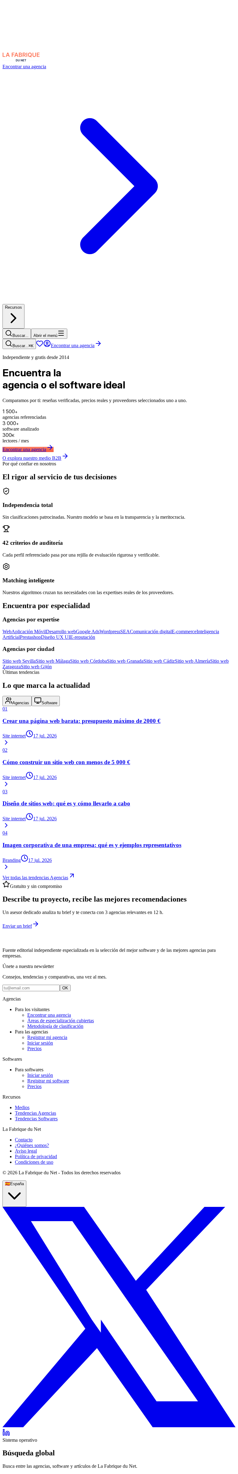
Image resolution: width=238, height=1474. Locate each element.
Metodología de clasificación (55, 1026)
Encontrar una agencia (73, 345)
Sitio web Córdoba (88, 661)
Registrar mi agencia (47, 1037)
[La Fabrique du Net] (21, 61)
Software (49, 703)
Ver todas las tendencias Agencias (35, 877)
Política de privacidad (36, 1156)
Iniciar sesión (40, 1043)
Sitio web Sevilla (19, 661)
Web (6, 631)
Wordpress (109, 631)
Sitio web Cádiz (159, 661)
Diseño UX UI (55, 637)
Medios (22, 1107)
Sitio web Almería (192, 661)
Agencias (20, 703)
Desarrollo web (61, 631)
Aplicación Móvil (28, 631)
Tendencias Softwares (36, 1118)
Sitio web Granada (125, 661)
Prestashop (30, 637)
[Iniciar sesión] (47, 345)
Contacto (24, 1139)
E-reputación (82, 637)
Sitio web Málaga (53, 661)
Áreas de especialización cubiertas (60, 1020)
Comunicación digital (151, 631)
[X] (119, 1425)
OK (65, 988)
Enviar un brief (17, 926)
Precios (34, 1048)
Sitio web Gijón (36, 666)
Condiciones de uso (34, 1162)
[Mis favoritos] (39, 345)
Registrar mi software (48, 1080)
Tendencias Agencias (35, 1113)
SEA (125, 631)
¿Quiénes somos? (32, 1145)
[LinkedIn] (6, 1434)
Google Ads (87, 631)
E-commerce (184, 631)
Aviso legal (26, 1151)
